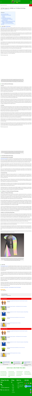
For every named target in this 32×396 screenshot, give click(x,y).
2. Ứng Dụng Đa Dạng (4, 20)
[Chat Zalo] (30, 389)
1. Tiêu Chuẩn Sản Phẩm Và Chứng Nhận (7, 19)
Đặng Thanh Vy (8, 9)
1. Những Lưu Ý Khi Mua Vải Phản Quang (7, 22)
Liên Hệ (13, 392)
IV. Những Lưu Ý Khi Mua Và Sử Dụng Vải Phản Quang (8, 21)
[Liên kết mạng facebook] (30, 392)
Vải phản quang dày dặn (4, 158)
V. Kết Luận (2, 24)
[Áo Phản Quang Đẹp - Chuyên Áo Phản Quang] (16, 2)
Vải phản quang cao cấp (4, 27)
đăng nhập (5, 295)
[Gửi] (30, 5)
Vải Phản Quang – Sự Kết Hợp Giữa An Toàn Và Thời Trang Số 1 (12, 287)
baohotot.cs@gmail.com (5, 387)
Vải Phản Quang (7, 26)
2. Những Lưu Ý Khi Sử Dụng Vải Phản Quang (8, 23)
